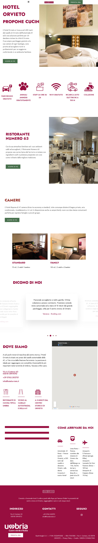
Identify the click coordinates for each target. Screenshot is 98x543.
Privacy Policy (67, 538)
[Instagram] (82, 515)
